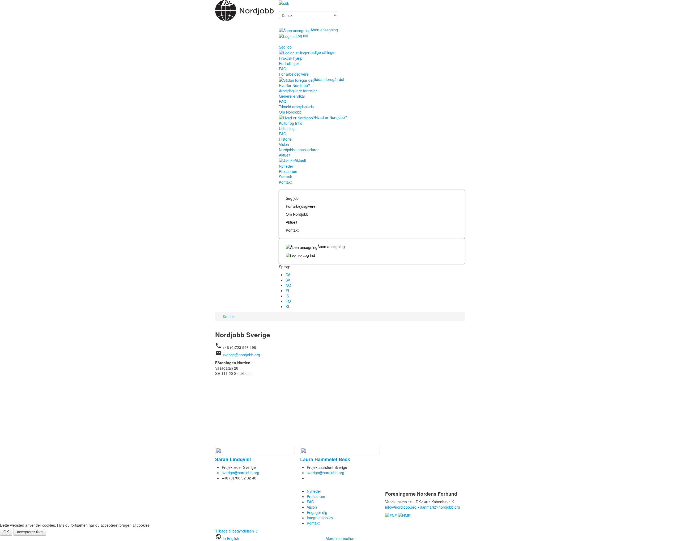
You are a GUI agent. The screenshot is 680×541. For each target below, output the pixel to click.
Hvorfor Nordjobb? (294, 85)
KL (288, 306)
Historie (285, 139)
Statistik (285, 176)
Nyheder (286, 166)
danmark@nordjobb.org (440, 507)
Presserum (288, 171)
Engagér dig (317, 512)
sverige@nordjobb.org (241, 354)
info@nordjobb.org (400, 507)
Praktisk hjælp (290, 58)
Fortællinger (289, 63)
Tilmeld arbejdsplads (296, 106)
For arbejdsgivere (294, 74)
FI (287, 290)
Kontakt (285, 182)
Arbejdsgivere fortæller (298, 90)
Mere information (340, 538)
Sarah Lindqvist (233, 459)
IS (287, 295)
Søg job (285, 47)
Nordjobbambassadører (299, 149)
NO (288, 285)
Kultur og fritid (290, 123)
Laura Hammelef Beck (325, 459)
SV (288, 280)
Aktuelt (284, 155)
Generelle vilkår (292, 96)
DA (288, 274)
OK (6, 531)
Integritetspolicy (320, 517)
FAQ (282, 68)
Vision (284, 144)
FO (288, 301)
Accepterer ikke (30, 531)
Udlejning (287, 128)
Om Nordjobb (290, 112)
